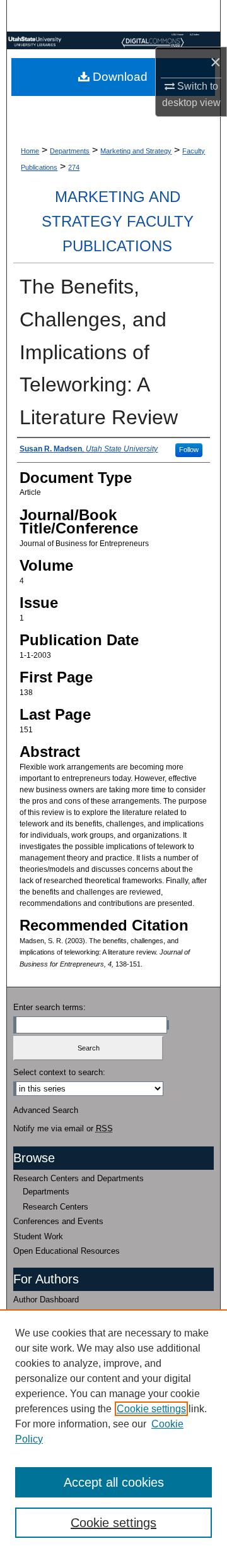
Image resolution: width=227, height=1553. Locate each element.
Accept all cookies (114, 1482)
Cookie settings (151, 1408)
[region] (113, 1431)
